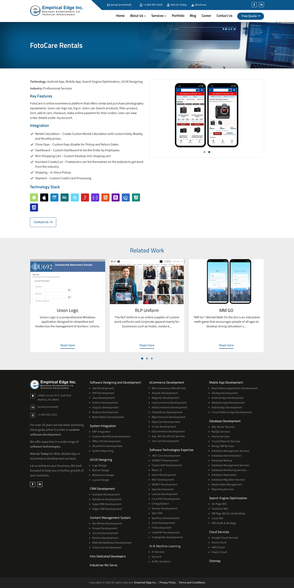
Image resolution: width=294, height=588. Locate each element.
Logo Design (99, 466)
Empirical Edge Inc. (145, 583)
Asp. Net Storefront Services (168, 436)
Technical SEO (220, 509)
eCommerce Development (166, 382)
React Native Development (108, 417)
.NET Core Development (166, 456)
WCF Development (163, 480)
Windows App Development (228, 403)
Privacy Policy (167, 583)
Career (206, 15)
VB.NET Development (164, 485)
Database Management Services (230, 451)
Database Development (225, 421)
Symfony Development (165, 518)
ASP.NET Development (165, 461)
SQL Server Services (223, 427)
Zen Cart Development (165, 441)
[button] (204, 152)
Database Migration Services (228, 480)
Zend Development (163, 523)
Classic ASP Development (167, 465)
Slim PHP (157, 513)
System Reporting (102, 451)
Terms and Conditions (192, 583)
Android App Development (228, 398)
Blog (193, 15)
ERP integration (101, 432)
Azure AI (157, 557)
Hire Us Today (178, 5)
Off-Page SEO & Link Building (228, 514)
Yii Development (161, 528)
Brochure (200, 5)
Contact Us (224, 15)
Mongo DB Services (223, 446)
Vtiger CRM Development (107, 509)
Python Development (105, 403)
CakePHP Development (166, 533)
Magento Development (165, 398)
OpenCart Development (166, 422)
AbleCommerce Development (169, 408)
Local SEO (217, 518)
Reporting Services (223, 489)
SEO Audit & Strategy (224, 523)
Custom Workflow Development (111, 437)
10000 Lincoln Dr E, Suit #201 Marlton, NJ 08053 (54, 398)
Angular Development (105, 408)
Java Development (103, 398)
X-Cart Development (164, 427)
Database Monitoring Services (229, 470)
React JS (157, 470)
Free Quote (249, 16)
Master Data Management (227, 485)
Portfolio (178, 15)
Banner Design (100, 470)
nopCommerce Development (169, 403)
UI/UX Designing (101, 459)
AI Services (158, 552)
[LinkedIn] (261, 4)
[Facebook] (254, 4)
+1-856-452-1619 (152, 5)
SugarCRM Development (106, 504)
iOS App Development (225, 393)
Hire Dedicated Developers (108, 556)
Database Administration (226, 456)
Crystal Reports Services (226, 441)
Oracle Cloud (219, 552)
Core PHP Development (166, 499)
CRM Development (102, 488)
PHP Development (103, 393)
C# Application (160, 504)
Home (120, 15)
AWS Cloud (218, 547)
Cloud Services (219, 531)
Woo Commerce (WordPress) (169, 388)
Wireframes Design (103, 475)
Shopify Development (165, 393)
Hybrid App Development (227, 408)
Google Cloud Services (225, 538)
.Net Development (103, 388)
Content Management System (110, 517)
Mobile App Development (226, 382)
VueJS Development (164, 475)
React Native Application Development (235, 388)
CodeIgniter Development (167, 537)
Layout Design (100, 480)
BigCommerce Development (168, 417)
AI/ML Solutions (161, 562)
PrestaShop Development (167, 412)
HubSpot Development (106, 495)
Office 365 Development (106, 441)
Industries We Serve (103, 565)
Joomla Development (105, 533)
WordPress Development (107, 524)
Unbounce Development (107, 548)
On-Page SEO (219, 504)
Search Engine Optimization (228, 498)
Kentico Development (105, 538)
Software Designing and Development (115, 382)
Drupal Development (104, 528)
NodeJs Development (105, 412)
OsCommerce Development (168, 432)
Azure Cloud (219, 543)
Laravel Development (165, 494)
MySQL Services (221, 432)
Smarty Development (164, 509)
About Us (136, 15)
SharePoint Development (107, 446)
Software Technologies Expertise (171, 449)
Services (157, 15)
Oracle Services (220, 437)
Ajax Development (163, 489)
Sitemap (214, 560)
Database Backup (222, 461)
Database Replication (224, 475)
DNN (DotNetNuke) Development (112, 543)
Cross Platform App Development (232, 412)
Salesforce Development (106, 499)
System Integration (103, 425)
